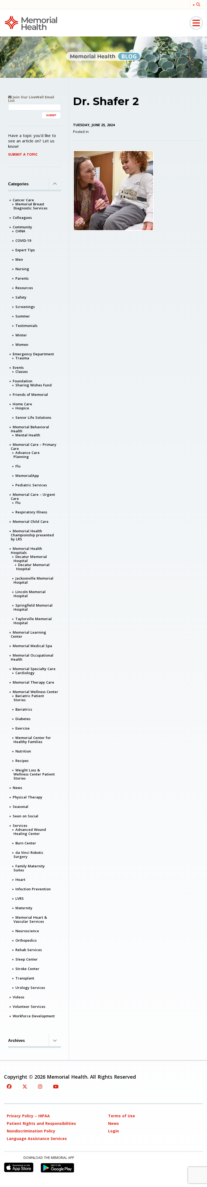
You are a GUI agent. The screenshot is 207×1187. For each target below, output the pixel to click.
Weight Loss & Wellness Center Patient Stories (34, 774)
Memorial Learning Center (28, 634)
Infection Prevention (33, 889)
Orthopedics (26, 940)
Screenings (25, 306)
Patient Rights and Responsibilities (41, 1123)
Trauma (22, 358)
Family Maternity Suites (29, 868)
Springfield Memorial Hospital (33, 607)
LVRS (19, 898)
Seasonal (20, 806)
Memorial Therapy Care (33, 682)
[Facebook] (9, 1086)
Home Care (22, 404)
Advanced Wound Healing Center (29, 831)
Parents (22, 278)
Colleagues (22, 217)
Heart (20, 879)
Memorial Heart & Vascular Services (30, 919)
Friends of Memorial (30, 394)
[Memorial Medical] (31, 22)
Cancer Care (23, 200)
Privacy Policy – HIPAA (28, 1115)
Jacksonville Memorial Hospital (33, 580)
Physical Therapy (27, 797)
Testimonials (26, 325)
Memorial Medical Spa (32, 645)
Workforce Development (34, 1016)
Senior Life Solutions (33, 417)
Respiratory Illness (31, 512)
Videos (18, 997)
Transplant (24, 978)
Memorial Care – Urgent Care (33, 496)
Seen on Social (25, 816)
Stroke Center (27, 968)
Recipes (22, 760)
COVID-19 (23, 240)
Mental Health (27, 435)
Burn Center (25, 843)
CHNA (20, 231)
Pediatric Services (31, 485)
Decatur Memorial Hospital (30, 558)
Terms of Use (121, 1115)
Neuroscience (27, 930)
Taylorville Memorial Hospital (32, 620)
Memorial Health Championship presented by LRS (32, 535)
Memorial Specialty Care (34, 668)
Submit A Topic (22, 154)
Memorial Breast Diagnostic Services (30, 206)
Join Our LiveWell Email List (31, 98)
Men (19, 259)
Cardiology (24, 672)
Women (21, 344)
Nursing (22, 268)
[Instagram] (40, 1086)
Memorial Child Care (31, 521)
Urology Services (30, 987)
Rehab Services (28, 949)
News (17, 787)
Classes (21, 371)
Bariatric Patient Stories (28, 697)
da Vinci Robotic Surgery (28, 854)
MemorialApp (27, 475)
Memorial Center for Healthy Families (32, 739)
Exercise (22, 728)
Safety (20, 297)
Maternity (23, 907)
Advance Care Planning (26, 454)
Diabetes (22, 718)
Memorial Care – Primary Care (33, 446)
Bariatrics (23, 709)
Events (18, 367)
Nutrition (23, 751)
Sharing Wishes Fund (33, 385)
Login (113, 1130)
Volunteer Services (29, 1006)
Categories (18, 184)
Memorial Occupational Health (32, 657)
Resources (24, 287)
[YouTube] (55, 1086)
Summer (22, 316)
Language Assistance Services (37, 1138)
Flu (17, 466)
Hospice (22, 408)
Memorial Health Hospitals (26, 550)
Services (20, 825)
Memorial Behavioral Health (30, 428)
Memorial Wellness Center (35, 691)
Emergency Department (33, 354)
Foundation (22, 381)
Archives (16, 1040)
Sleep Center (26, 959)
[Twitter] (24, 1086)
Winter (21, 335)
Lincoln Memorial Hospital (29, 593)
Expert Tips (25, 250)
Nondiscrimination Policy (31, 1130)
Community (22, 227)
